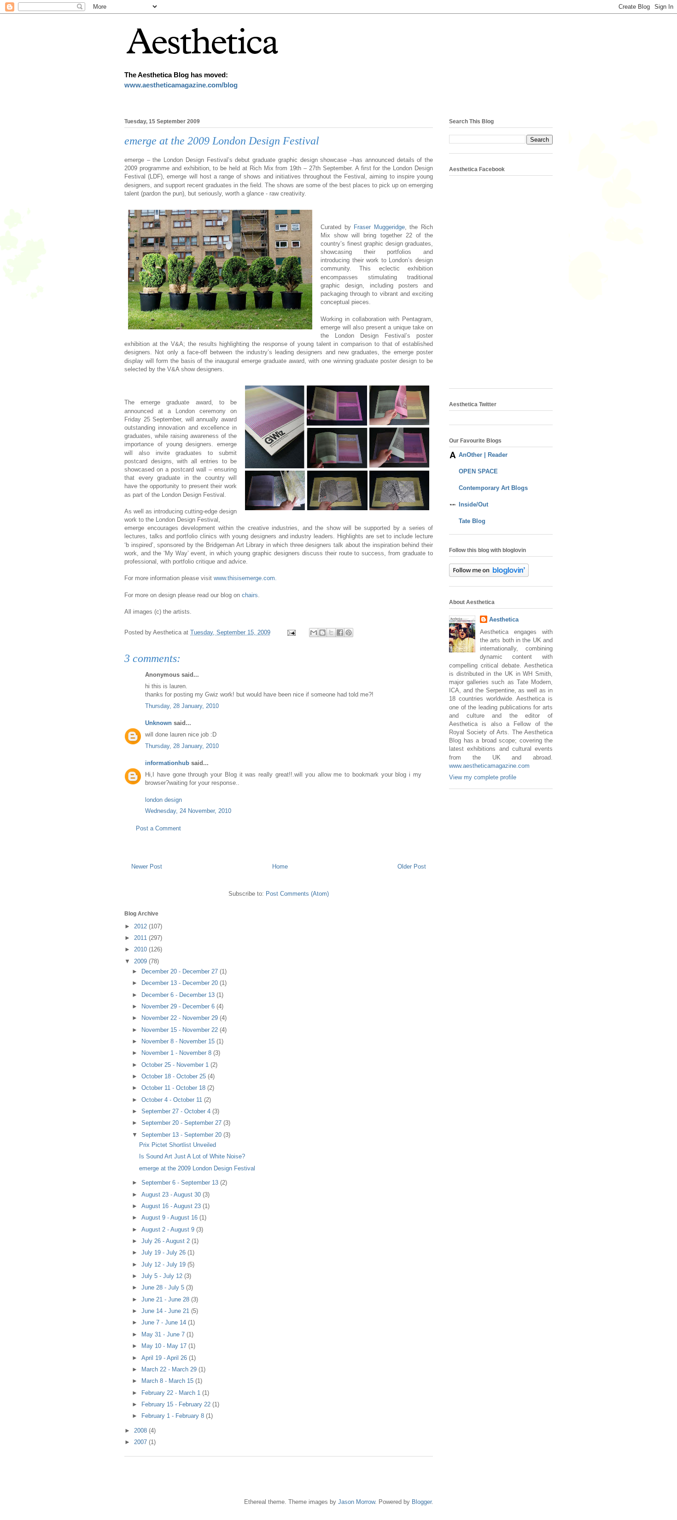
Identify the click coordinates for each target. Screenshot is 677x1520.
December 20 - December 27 (180, 971)
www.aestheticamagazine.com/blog (181, 85)
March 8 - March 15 (168, 1380)
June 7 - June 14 (164, 1322)
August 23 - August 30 (172, 1194)
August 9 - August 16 (170, 1217)
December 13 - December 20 (180, 982)
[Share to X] (331, 632)
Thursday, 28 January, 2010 (182, 705)
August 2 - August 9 (168, 1229)
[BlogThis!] (322, 632)
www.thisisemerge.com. (245, 578)
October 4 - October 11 (172, 1099)
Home (280, 866)
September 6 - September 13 (180, 1182)
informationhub (167, 763)
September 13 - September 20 (182, 1134)
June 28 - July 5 (163, 1287)
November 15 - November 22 (180, 1029)
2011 (141, 937)
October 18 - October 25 (174, 1076)
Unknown (158, 723)
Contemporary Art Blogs (493, 487)
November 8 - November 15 (178, 1041)
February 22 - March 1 (171, 1392)
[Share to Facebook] (339, 632)
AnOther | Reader (483, 454)
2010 (141, 949)
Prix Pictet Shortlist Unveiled (177, 1144)
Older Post (411, 866)
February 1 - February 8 (173, 1415)
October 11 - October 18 (174, 1087)
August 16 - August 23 (172, 1206)
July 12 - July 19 (164, 1264)
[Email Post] (291, 632)
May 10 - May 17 (164, 1345)
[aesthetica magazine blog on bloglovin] (489, 574)
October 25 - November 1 (175, 1064)
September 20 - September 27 (182, 1122)
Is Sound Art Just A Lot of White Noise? (192, 1156)
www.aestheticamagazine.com (489, 765)
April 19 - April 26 (165, 1357)
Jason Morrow (356, 1501)
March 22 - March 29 (169, 1369)
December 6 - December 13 (178, 994)
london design (163, 799)
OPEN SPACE (478, 471)
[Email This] (313, 632)
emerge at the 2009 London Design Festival (197, 1168)
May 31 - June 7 (164, 1334)
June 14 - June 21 (166, 1310)
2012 (141, 926)
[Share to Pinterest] (348, 632)
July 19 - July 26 (164, 1252)
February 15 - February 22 (176, 1404)
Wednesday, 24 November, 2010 (188, 810)
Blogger (422, 1501)
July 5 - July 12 (162, 1275)
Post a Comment (158, 828)
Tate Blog (472, 521)
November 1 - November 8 (177, 1052)
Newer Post (146, 866)
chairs (250, 595)
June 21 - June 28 (166, 1299)
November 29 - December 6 (178, 1006)
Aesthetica (504, 619)
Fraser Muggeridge (379, 227)
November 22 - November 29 (180, 1017)
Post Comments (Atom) (297, 893)
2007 (141, 1442)
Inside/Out (473, 504)
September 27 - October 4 (176, 1111)
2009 (141, 961)
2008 (141, 1430)
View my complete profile (482, 777)
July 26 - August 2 (166, 1241)
